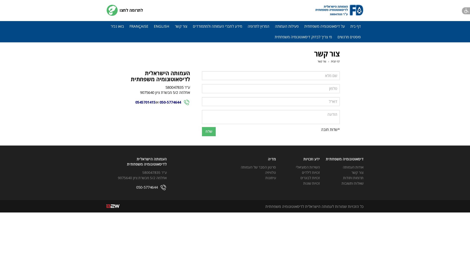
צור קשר (181, 26)
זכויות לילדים (311, 172)
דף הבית (335, 61)
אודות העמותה (353, 167)
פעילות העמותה (287, 26)
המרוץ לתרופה (258, 26)
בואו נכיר (117, 26)
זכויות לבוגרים (310, 177)
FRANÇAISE (138, 26)
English (161, 26)
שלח (208, 131)
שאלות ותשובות (353, 183)
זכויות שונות (311, 183)
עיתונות (270, 177)
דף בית (355, 26)
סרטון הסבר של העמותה (258, 167)
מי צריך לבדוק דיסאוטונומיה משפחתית (303, 36)
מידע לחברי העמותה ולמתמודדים (217, 26)
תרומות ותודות (353, 177)
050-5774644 (170, 102)
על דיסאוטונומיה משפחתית (324, 26)
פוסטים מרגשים (349, 36)
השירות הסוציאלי (308, 167)
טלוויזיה (270, 172)
